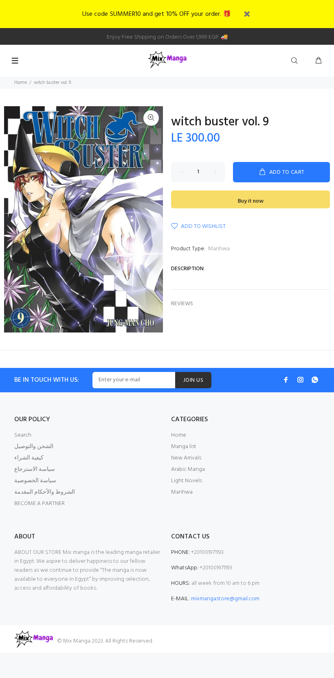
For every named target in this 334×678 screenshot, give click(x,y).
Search (22, 435)
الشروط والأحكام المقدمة (44, 492)
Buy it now (251, 201)
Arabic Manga (188, 469)
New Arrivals (186, 458)
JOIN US (193, 380)
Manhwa (219, 249)
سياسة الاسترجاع (34, 469)
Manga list (183, 446)
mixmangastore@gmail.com (225, 599)
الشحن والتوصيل (33, 446)
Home (20, 83)
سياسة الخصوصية (35, 481)
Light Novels (186, 481)
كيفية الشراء (29, 458)
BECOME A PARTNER (39, 503)
